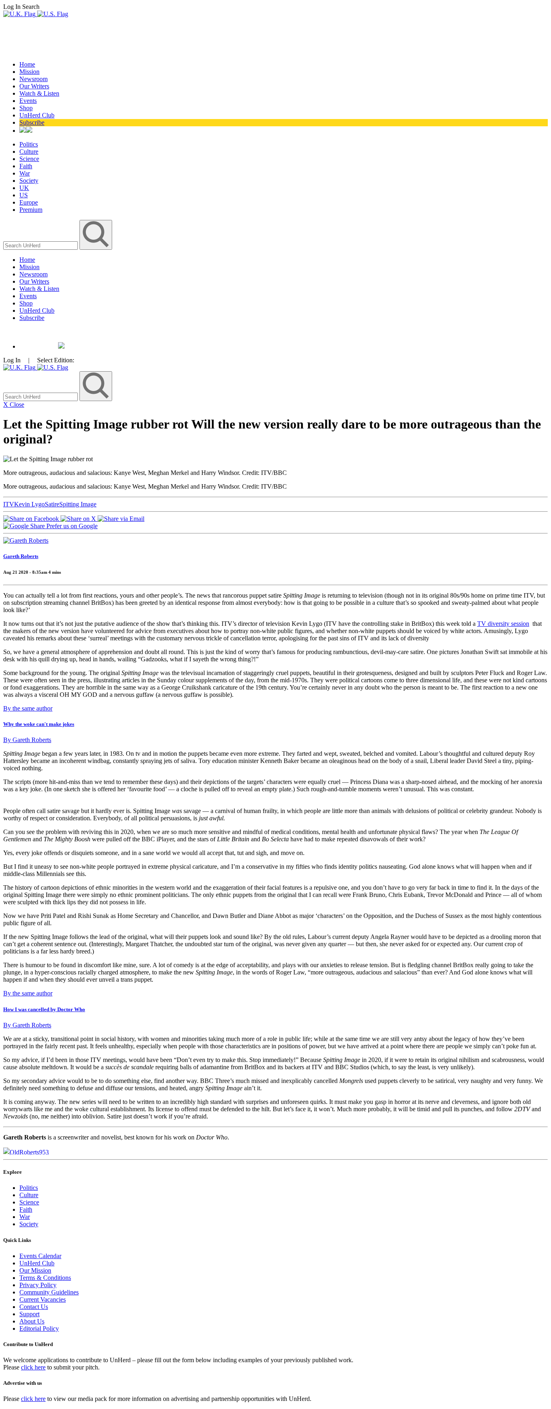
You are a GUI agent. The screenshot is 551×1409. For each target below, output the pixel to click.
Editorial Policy (39, 1328)
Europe (28, 202)
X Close (13, 404)
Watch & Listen (39, 93)
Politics (28, 144)
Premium (30, 209)
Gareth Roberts (20, 556)
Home (27, 64)
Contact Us (33, 1306)
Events (28, 100)
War (24, 173)
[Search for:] (41, 245)
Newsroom (33, 78)
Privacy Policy (37, 1284)
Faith (25, 166)
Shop (26, 108)
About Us (31, 1321)
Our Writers (34, 86)
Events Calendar (40, 1255)
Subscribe (31, 122)
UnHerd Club (36, 115)
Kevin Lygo (29, 504)
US (23, 195)
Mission (29, 71)
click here (33, 1367)
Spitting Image (77, 504)
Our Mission (35, 1270)
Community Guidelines (49, 1292)
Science (29, 158)
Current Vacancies (42, 1299)
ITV (8, 504)
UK (24, 187)
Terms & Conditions (45, 1277)
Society (28, 180)
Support (29, 1314)
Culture (28, 151)
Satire (52, 504)
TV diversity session (503, 623)
